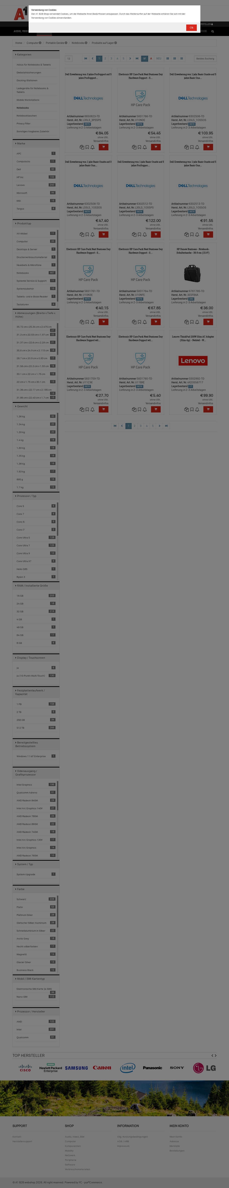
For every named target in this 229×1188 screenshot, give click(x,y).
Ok (191, 27)
